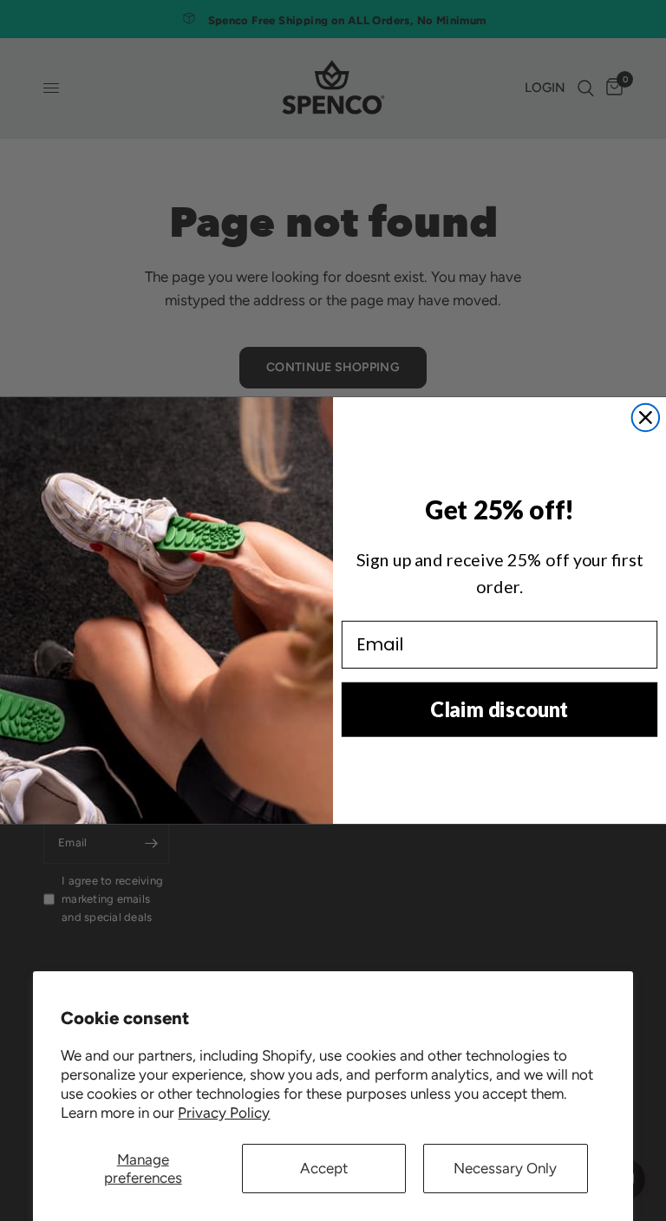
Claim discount (499, 709)
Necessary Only (505, 1168)
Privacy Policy (224, 1112)
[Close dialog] (646, 418)
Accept (324, 1168)
